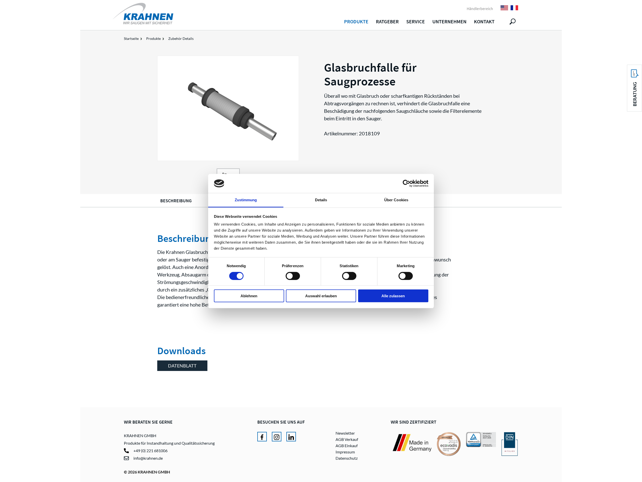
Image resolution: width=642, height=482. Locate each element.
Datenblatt (182, 365)
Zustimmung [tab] (246, 200)
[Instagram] (276, 436)
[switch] (293, 276)
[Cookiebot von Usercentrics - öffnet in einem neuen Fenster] (406, 183)
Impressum (345, 451)
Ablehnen (248, 296)
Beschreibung (176, 201)
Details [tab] (321, 200)
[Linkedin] (291, 436)
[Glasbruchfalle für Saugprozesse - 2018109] (228, 108)
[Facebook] (262, 436)
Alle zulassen (393, 296)
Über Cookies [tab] (396, 200)
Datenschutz (347, 458)
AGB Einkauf (347, 445)
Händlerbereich (480, 9)
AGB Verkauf (347, 439)
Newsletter (345, 433)
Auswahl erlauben (321, 296)
